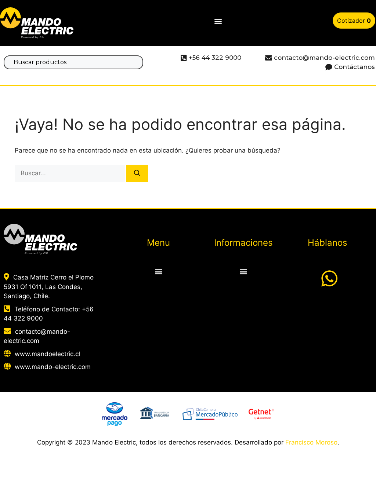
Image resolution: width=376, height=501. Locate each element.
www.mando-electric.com (53, 366)
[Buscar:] (70, 173)
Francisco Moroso (311, 442)
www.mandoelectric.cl (47, 354)
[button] (218, 21)
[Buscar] (137, 173)
